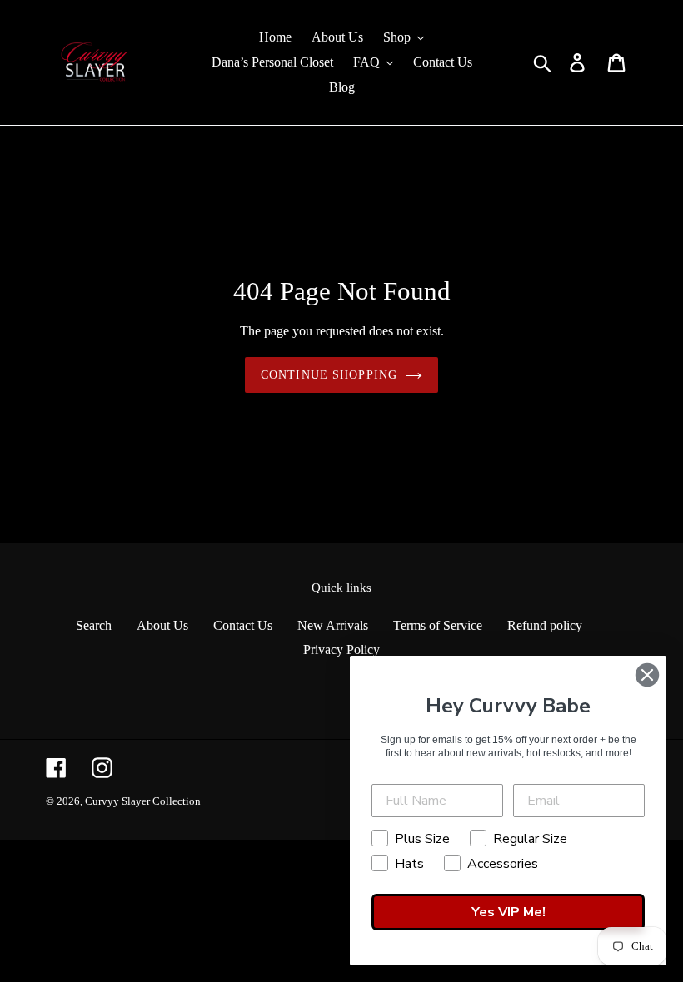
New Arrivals (332, 625)
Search (94, 625)
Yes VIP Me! (508, 912)
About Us (162, 625)
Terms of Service (437, 625)
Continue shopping (329, 375)
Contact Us (242, 625)
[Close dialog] (647, 674)
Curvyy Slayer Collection (143, 801)
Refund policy (544, 625)
